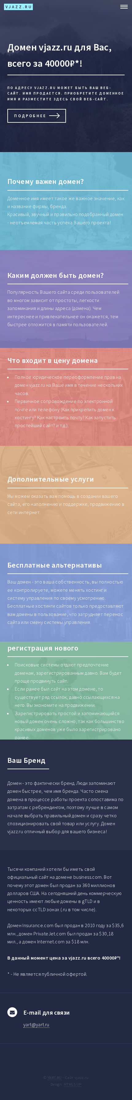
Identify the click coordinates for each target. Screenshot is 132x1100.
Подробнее (30, 115)
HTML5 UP (72, 1084)
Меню (122, 6)
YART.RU (55, 1077)
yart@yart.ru (36, 1024)
